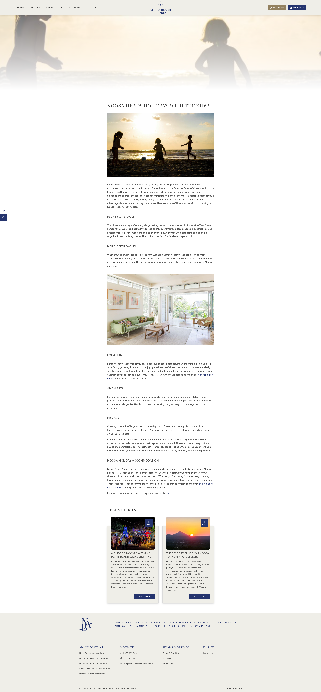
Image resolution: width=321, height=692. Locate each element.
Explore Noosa (71, 7)
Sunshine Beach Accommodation (94, 668)
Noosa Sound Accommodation (93, 663)
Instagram (208, 653)
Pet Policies (168, 663)
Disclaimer (167, 658)
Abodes (35, 7)
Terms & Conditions (172, 653)
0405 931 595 (129, 658)
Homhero (237, 688)
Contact (93, 7)
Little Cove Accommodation (92, 653)
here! (170, 493)
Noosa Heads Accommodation (93, 658)
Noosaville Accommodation (92, 673)
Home (20, 7)
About (50, 7)
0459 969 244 (130, 653)
